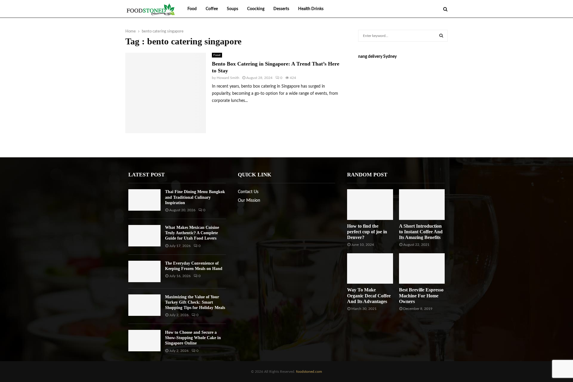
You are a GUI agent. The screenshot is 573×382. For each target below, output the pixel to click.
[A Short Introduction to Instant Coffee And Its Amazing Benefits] (422, 204)
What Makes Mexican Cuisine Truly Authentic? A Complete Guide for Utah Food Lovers (192, 232)
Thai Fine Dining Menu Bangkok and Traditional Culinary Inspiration (195, 197)
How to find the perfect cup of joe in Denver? (367, 231)
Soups (232, 9)
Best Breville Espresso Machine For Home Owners (421, 295)
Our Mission (249, 200)
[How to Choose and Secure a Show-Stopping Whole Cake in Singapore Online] (144, 340)
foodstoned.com (308, 371)
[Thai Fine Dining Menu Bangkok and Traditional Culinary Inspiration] (144, 200)
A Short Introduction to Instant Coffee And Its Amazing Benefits (421, 231)
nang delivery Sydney (377, 57)
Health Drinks (311, 9)
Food (192, 9)
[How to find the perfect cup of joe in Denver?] (370, 204)
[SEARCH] (441, 36)
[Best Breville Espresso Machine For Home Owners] (422, 268)
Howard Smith (228, 78)
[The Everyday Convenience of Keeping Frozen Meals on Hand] (144, 271)
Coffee (212, 9)
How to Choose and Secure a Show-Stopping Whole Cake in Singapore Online (193, 337)
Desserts (281, 9)
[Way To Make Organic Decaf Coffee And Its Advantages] (370, 268)
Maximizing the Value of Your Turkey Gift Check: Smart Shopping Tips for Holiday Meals (195, 302)
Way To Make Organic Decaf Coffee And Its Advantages (369, 295)
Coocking (255, 9)
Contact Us (248, 192)
